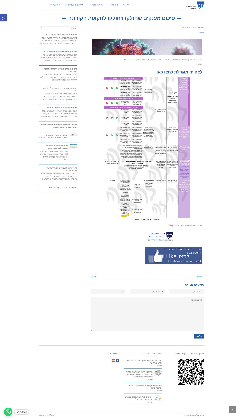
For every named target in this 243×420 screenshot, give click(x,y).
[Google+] (113, 360)
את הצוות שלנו (44, 415)
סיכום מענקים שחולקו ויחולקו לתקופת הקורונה (60, 70)
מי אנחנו (114, 4)
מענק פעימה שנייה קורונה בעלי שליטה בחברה (60, 89)
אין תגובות (184, 27)
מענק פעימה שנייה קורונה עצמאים (62, 107)
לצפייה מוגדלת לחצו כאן (179, 72)
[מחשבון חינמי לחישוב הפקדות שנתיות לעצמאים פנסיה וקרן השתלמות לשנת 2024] (158, 373)
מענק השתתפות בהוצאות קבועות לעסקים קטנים (57, 146)
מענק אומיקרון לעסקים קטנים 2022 (61, 34)
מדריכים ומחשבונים (75, 4)
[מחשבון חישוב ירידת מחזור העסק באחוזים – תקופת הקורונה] (73, 134)
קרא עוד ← (158, 365)
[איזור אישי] (42, 5)
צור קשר (56, 4)
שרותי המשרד (97, 4)
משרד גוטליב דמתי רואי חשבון (194, 415)
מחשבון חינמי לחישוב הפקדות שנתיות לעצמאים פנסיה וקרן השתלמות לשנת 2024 (139, 374)
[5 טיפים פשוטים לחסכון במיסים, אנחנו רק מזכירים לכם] (158, 397)
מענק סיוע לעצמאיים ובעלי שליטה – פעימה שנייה (61, 169)
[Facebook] (117, 360)
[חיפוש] (41, 28)
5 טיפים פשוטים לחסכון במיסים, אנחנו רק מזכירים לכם (138, 398)
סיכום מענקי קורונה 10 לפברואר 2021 (60, 51)
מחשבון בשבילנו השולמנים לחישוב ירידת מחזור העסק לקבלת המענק (59, 125)
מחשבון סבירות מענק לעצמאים (63, 187)
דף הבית (126, 4)
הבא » (93, 277)
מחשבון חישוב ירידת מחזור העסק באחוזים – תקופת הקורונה (53, 136)
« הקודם (200, 277)
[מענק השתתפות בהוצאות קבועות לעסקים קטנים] (73, 146)
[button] (3, 17)
